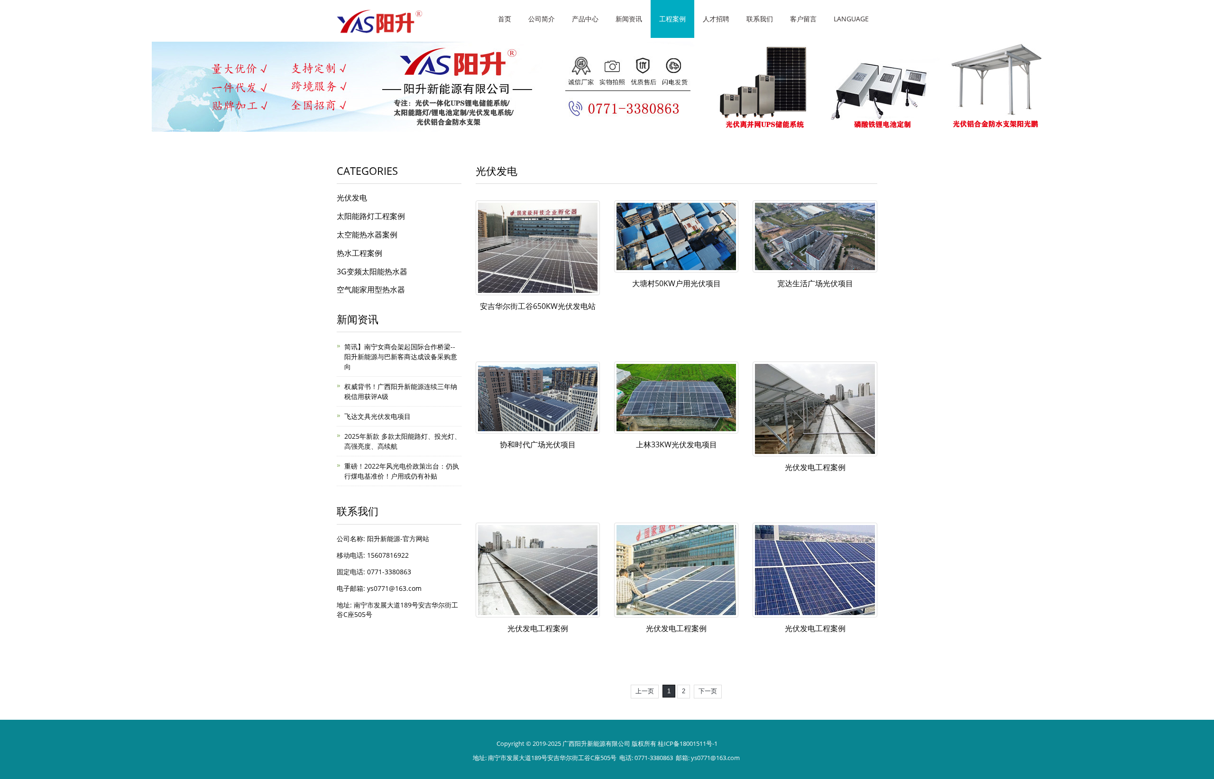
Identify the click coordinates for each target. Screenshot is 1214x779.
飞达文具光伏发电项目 (377, 416)
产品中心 (585, 18)
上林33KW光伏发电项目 (676, 444)
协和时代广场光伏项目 (538, 444)
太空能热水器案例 (367, 234)
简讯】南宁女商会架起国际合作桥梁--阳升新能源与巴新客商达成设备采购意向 (400, 356)
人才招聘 (716, 18)
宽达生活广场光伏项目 (815, 283)
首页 (504, 18)
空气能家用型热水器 (371, 289)
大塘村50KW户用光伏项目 (676, 283)
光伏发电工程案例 (815, 467)
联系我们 (759, 18)
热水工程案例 (359, 253)
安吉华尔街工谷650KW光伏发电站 (538, 306)
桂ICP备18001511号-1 (687, 743)
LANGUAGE (851, 18)
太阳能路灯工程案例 (371, 216)
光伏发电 (352, 197)
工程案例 (672, 18)
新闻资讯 (629, 18)
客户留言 (803, 18)
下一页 (708, 691)
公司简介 (541, 18)
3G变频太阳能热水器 (372, 271)
